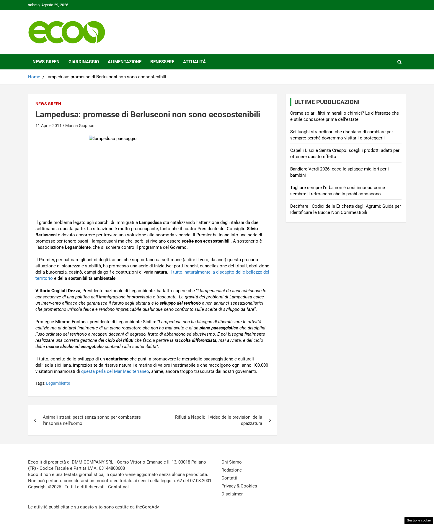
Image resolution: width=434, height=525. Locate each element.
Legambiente (58, 383)
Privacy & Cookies (239, 486)
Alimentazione (124, 61)
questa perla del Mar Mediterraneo (115, 371)
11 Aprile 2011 (48, 125)
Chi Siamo (231, 462)
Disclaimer (232, 494)
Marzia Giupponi (80, 125)
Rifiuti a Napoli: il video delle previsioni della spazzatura (218, 420)
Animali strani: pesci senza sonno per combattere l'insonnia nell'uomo (92, 420)
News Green (46, 61)
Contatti (229, 478)
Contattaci (118, 487)
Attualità (194, 61)
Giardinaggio (83, 61)
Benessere (162, 61)
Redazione (231, 470)
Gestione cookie (419, 520)
